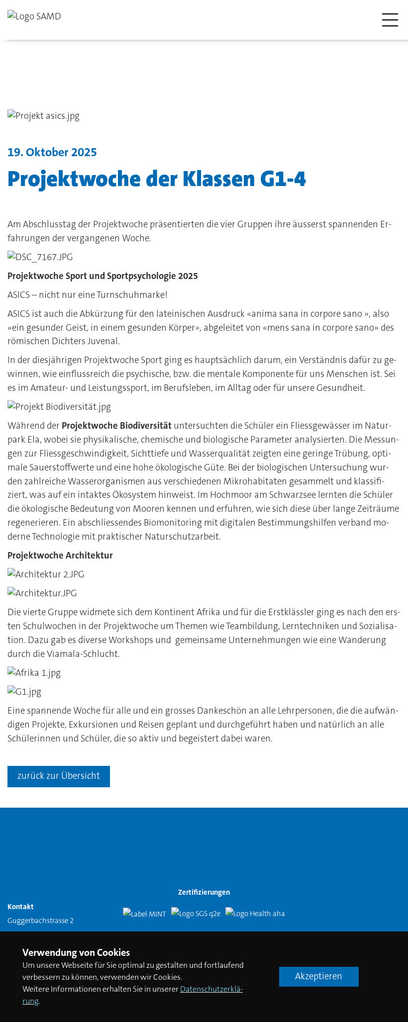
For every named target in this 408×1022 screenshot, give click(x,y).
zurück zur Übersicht (58, 776)
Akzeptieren (318, 976)
